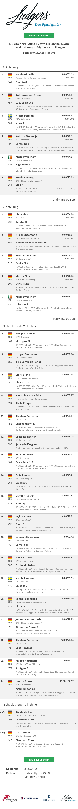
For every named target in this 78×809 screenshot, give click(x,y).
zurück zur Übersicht (39, 35)
